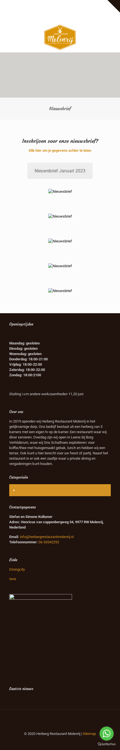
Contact (71, 10)
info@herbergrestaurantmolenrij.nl (47, 537)
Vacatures (90, 4)
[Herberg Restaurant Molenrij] (60, 37)
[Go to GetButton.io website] (107, 744)
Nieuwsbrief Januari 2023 (60, 170)
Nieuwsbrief (52, 10)
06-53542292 (49, 542)
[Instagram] (67, 17)
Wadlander (69, 4)
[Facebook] (53, 17)
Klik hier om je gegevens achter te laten (60, 150)
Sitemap (89, 734)
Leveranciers (47, 4)
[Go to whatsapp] (107, 734)
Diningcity (17, 569)
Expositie (26, 4)
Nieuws (24, 490)
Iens (12, 579)
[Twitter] (60, 17)
